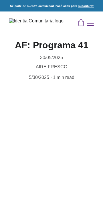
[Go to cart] (81, 23)
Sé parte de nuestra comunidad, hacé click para (44, 5)
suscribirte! (86, 5)
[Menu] (90, 23)
